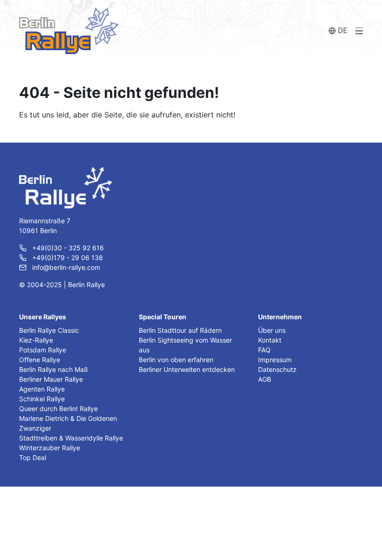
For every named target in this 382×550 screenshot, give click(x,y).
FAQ (264, 350)
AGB (264, 379)
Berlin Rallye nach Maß (53, 369)
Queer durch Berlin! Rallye (58, 408)
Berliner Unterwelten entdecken (187, 369)
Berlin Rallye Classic (49, 330)
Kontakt (269, 340)
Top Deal (32, 457)
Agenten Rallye (42, 389)
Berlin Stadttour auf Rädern (180, 330)
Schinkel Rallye (42, 399)
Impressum (275, 360)
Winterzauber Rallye (49, 448)
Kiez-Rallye (36, 340)
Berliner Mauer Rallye (51, 379)
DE (342, 30)
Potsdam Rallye (42, 350)
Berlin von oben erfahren (176, 360)
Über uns (272, 330)
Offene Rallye (39, 360)
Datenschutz (277, 369)
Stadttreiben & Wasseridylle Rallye (71, 438)
